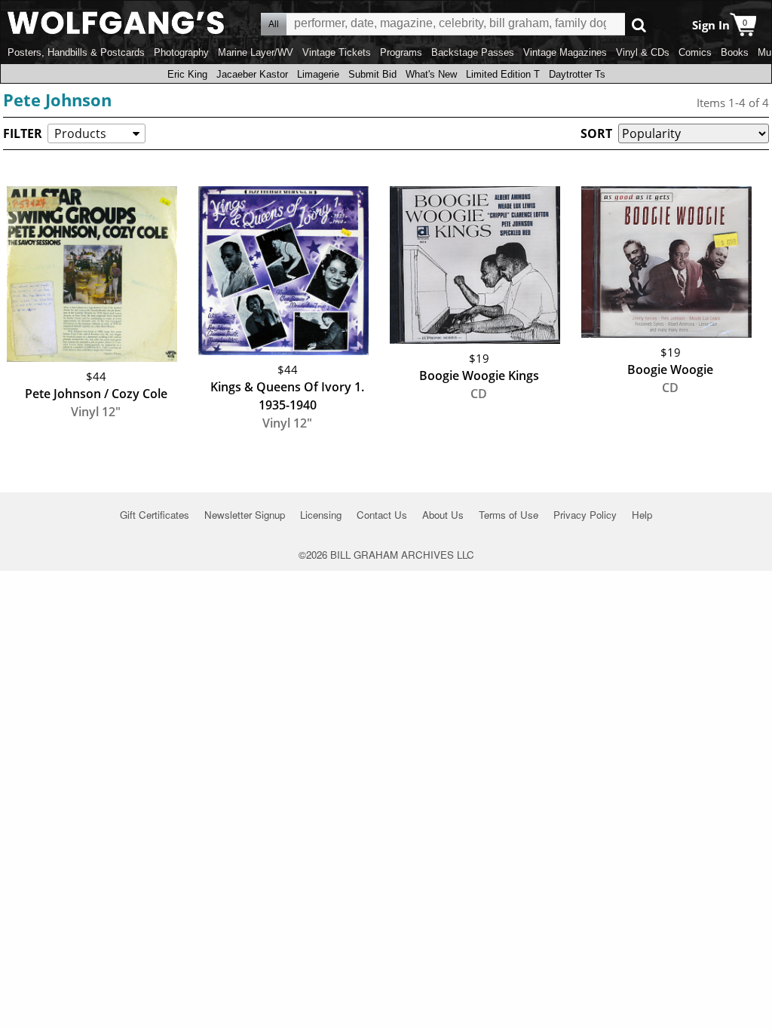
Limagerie (318, 74)
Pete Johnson (57, 99)
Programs (401, 52)
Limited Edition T (503, 74)
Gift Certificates (154, 514)
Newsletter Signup (244, 514)
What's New (431, 74)
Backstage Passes (472, 52)
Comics (695, 52)
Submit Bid (372, 74)
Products (80, 133)
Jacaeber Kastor (252, 74)
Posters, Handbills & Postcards (76, 52)
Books (735, 52)
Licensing (321, 514)
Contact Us (382, 514)
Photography (181, 52)
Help (642, 514)
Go (639, 24)
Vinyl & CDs (642, 52)
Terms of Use (508, 514)
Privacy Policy (585, 514)
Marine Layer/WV (255, 52)
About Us (443, 514)
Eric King (187, 74)
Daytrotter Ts (577, 74)
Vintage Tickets (336, 52)
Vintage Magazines (565, 52)
